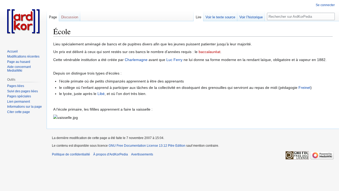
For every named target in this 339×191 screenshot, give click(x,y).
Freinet (304, 87)
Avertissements (142, 154)
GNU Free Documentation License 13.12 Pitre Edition (147, 145)
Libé (101, 94)
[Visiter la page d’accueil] (23, 21)
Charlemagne (136, 60)
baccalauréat (209, 52)
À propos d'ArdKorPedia (110, 154)
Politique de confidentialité (71, 154)
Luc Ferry (174, 60)
